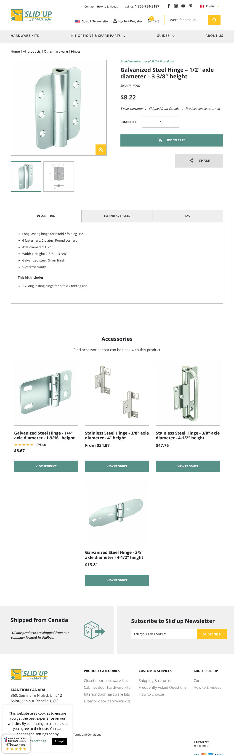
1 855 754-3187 (147, 6)
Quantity (128, 122)
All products (32, 51)
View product (46, 466)
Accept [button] (59, 741)
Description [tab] (46, 216)
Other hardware (56, 51)
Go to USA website (95, 21)
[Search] (214, 20)
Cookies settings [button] (33, 741)
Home (15, 51)
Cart (155, 21)
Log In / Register (130, 21)
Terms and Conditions (87, 734)
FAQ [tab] (188, 216)
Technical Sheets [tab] (117, 216)
